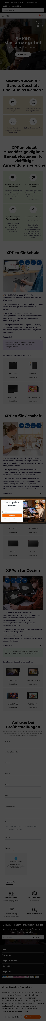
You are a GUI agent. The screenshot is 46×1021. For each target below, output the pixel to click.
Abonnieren (12, 515)
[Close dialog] (43, 500)
